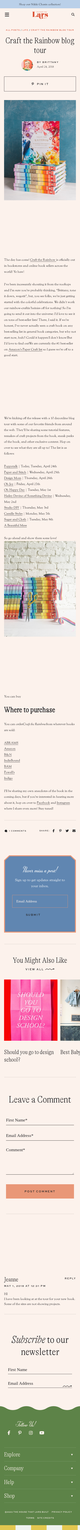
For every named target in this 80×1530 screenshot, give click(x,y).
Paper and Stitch (15, 472)
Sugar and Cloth (15, 519)
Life (25, 30)
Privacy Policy (62, 1511)
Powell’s (9, 772)
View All (34, 969)
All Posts (13, 30)
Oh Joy (8, 484)
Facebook (43, 803)
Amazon (10, 748)
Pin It (42, 84)
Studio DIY (11, 507)
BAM (8, 766)
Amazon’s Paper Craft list (25, 349)
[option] (30, 1022)
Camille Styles (13, 513)
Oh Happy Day (14, 490)
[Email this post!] (74, 831)
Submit (33, 915)
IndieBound (12, 760)
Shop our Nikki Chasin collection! (40, 4)
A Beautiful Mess (15, 525)
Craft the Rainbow (43, 260)
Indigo (8, 778)
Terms (30, 1517)
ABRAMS (11, 743)
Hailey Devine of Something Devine (28, 496)
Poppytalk (11, 466)
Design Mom (12, 478)
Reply (70, 1278)
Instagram (63, 803)
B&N (8, 754)
